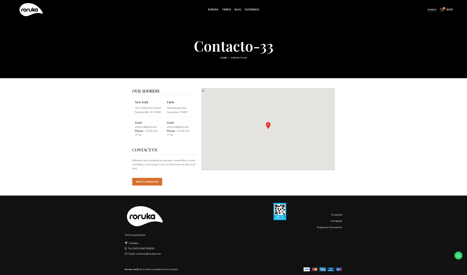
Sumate (432, 9)
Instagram (336, 220)
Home (224, 57)
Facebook (336, 214)
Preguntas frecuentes (329, 227)
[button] (268, 125)
